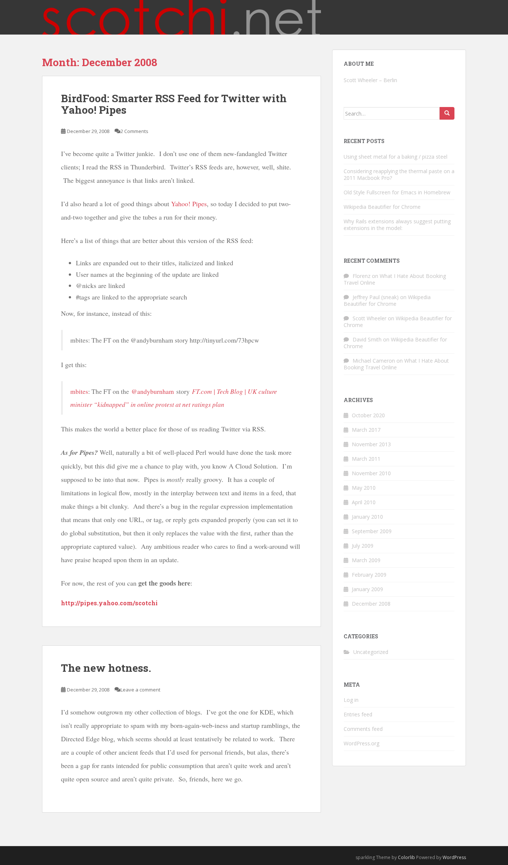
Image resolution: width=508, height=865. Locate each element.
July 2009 (362, 545)
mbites (79, 391)
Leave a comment (140, 689)
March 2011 (366, 458)
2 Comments (134, 131)
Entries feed (358, 714)
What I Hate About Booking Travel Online (395, 279)
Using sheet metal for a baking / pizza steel (395, 156)
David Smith (367, 339)
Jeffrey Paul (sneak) (376, 297)
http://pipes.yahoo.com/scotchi (109, 603)
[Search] (447, 113)
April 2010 (364, 502)
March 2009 (366, 560)
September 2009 (372, 531)
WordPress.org (361, 743)
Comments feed (363, 728)
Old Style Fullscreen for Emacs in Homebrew (397, 192)
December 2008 (371, 603)
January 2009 (367, 589)
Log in (351, 699)
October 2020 (368, 415)
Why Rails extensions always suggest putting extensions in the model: (397, 224)
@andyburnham (152, 391)
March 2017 (366, 429)
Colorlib (406, 857)
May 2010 (364, 487)
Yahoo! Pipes (189, 203)
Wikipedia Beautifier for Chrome (382, 206)
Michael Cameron (374, 360)
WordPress (454, 857)
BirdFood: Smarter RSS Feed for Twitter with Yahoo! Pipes (174, 104)
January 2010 (367, 516)
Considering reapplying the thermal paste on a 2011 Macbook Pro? (399, 174)
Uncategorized (370, 651)
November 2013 (371, 444)
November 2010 (371, 473)
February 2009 (369, 574)
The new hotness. (106, 668)
